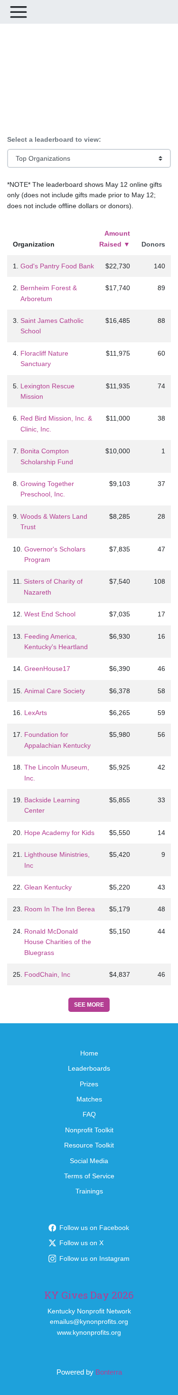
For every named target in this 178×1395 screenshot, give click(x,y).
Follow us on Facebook (94, 1227)
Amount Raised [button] (114, 238)
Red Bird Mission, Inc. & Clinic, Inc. (56, 423)
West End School (49, 614)
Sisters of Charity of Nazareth (53, 587)
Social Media (89, 1161)
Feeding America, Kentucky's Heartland (56, 642)
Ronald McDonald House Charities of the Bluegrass (57, 941)
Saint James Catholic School (52, 326)
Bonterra (108, 1372)
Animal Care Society (54, 691)
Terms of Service (89, 1176)
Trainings (89, 1191)
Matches (89, 1099)
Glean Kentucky (48, 887)
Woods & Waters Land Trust (53, 522)
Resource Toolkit (89, 1145)
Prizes (89, 1084)
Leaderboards (89, 1068)
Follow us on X (81, 1243)
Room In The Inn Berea (59, 909)
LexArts (35, 712)
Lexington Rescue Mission (47, 391)
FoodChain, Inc (47, 974)
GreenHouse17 (47, 668)
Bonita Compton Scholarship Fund (46, 456)
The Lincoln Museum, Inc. (56, 772)
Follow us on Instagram (94, 1258)
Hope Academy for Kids (59, 832)
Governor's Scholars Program (54, 554)
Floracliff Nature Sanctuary (44, 358)
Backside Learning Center (52, 805)
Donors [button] (153, 244)
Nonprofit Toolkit (89, 1130)
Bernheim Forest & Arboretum (48, 293)
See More (89, 1004)
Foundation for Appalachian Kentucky (57, 740)
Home (89, 1053)
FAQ (89, 1114)
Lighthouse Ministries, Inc (57, 860)
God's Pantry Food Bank (57, 266)
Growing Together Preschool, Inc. (47, 489)
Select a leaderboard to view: (54, 139)
